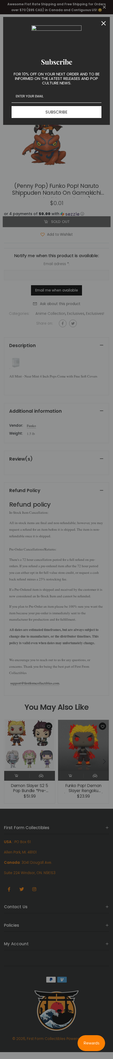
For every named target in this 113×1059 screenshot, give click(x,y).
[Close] (103, 23)
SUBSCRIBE (56, 112)
